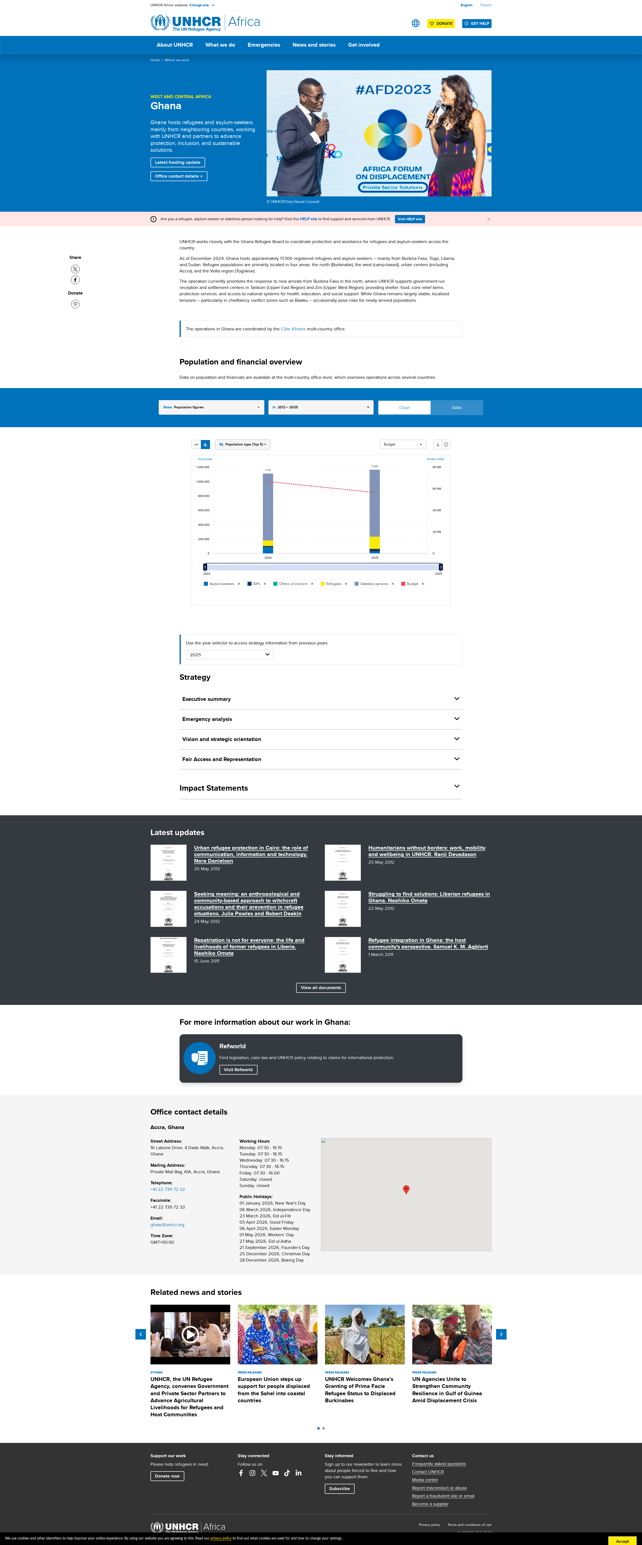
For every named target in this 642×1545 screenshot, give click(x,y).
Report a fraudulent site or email (443, 1496)
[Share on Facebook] (75, 279)
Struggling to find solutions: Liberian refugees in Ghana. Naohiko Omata (429, 897)
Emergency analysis (207, 719)
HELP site (308, 219)
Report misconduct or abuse (439, 1488)
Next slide (501, 1334)
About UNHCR (175, 45)
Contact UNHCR (428, 1472)
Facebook (241, 1473)
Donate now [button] (167, 1476)
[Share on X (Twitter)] (75, 269)
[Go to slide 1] (319, 1429)
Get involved (364, 45)
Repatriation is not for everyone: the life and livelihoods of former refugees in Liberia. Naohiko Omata (249, 946)
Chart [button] (404, 407)
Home (155, 59)
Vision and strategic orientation (221, 739)
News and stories (314, 45)
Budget (389, 444)
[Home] (185, 23)
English (466, 5)
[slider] (206, 569)
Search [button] (400, 23)
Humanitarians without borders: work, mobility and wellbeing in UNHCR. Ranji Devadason (427, 851)
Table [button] (456, 407)
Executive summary (206, 699)
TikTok (287, 1473)
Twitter (264, 1473)
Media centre (425, 1480)
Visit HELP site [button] (410, 219)
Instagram (252, 1473)
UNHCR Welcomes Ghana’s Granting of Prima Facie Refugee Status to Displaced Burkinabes (360, 1390)
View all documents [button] (321, 987)
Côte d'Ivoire (293, 329)
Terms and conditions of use (470, 1524)
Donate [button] (442, 24)
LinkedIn (298, 1473)
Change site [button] (199, 5)
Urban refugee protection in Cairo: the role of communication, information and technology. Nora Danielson (251, 854)
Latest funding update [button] (177, 162)
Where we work (177, 59)
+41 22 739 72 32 (167, 1189)
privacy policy (220, 1538)
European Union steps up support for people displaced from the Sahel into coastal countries (274, 1390)
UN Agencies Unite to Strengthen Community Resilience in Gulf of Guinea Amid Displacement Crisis (447, 1390)
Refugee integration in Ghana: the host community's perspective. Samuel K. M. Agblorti (428, 943)
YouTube (275, 1473)
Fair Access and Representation (221, 759)
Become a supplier (430, 1504)
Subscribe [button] (339, 1488)
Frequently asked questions (439, 1463)
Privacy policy (429, 1524)
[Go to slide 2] (324, 1429)
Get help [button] (480, 23)
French (486, 5)
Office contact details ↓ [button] (179, 176)
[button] (196, 444)
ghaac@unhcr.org (167, 1224)
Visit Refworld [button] (240, 1069)
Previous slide (140, 1334)
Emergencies (264, 45)
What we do (220, 45)
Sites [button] (416, 23)
